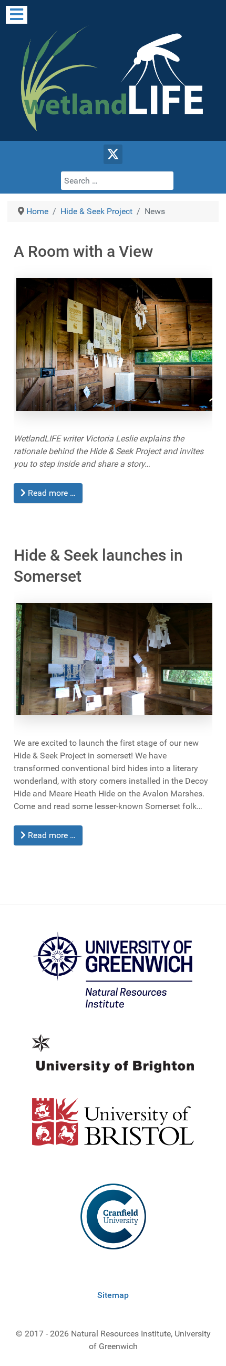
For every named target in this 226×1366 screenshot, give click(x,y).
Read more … (51, 493)
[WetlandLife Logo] (113, 78)
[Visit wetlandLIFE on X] (113, 154)
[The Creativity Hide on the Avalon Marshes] (113, 656)
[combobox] (117, 180)
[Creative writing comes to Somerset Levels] (113, 342)
